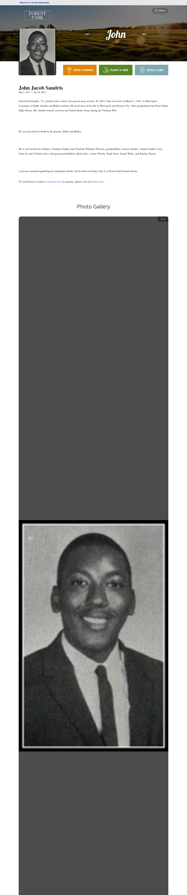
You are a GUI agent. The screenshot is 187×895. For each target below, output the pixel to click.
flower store (98, 181)
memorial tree (54, 181)
